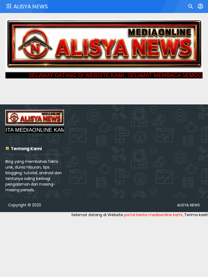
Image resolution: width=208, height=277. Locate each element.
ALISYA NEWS (31, 6)
